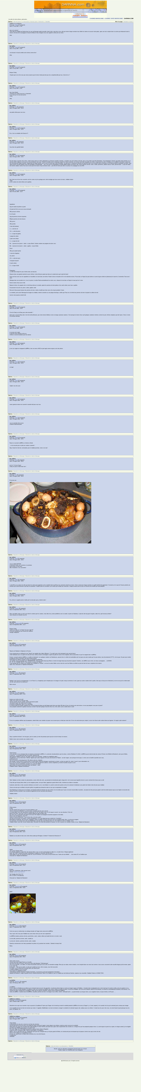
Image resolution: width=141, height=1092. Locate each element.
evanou (17, 608)
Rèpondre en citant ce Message (32, 43)
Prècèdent (125, 21)
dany (16, 460)
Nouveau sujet (33, 21)
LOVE (16, 155)
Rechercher (41, 21)
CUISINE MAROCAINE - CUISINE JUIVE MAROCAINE (106, 18)
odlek (16, 579)
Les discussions (25, 21)
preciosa (17, 925)
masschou (17, 886)
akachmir (17, 981)
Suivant (131, 21)
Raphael (17, 644)
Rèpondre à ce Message (18, 43)
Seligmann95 (18, 623)
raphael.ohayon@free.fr (19, 871)
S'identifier (47, 21)
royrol (16, 343)
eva (16, 107)
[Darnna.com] (70, 6)
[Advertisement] (53, 15)
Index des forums (17, 21)
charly (16, 25)
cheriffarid (17, 1017)
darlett (16, 67)
